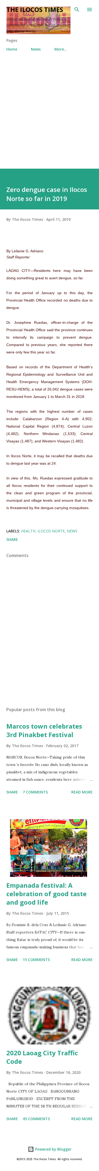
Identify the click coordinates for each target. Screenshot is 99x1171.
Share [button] (12, 539)
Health (28, 530)
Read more (82, 792)
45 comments (36, 1118)
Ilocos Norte (51, 530)
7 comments (35, 792)
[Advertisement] (49, 116)
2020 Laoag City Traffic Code (42, 1057)
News (36, 49)
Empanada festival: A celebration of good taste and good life (46, 894)
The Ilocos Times (34, 9)
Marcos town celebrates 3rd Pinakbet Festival (44, 730)
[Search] (77, 9)
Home (11, 49)
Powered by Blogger (53, 1149)
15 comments (36, 959)
